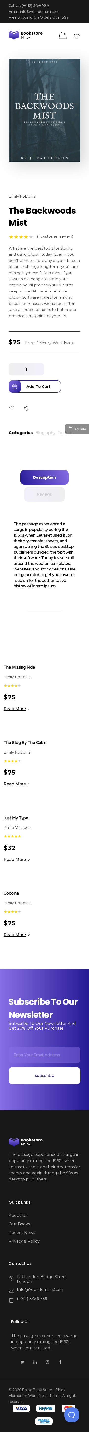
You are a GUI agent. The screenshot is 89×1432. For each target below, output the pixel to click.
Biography (45, 432)
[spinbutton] (26, 369)
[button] (39, 369)
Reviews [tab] (44, 494)
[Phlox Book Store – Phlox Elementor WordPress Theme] (26, 35)
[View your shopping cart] (63, 35)
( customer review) (55, 236)
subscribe (44, 1075)
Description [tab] (44, 477)
